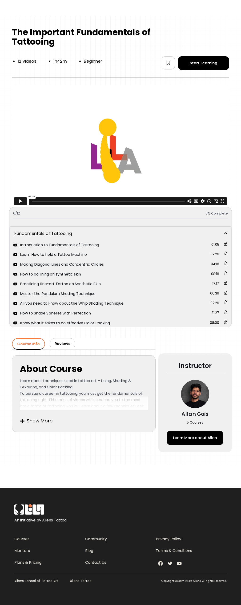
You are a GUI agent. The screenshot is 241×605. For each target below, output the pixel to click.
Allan (195, 437)
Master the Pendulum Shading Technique (58, 293)
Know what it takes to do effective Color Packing (65, 323)
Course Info (28, 344)
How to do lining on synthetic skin (50, 274)
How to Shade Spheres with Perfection (55, 313)
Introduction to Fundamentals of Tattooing (59, 245)
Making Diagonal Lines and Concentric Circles (62, 264)
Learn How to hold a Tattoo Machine (53, 254)
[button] (168, 62)
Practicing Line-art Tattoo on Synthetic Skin (60, 284)
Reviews (62, 343)
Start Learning (203, 63)
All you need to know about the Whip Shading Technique (72, 303)
